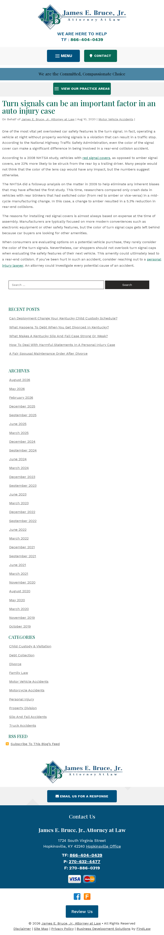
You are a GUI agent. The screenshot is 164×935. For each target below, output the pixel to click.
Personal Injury (21, 699)
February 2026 (21, 397)
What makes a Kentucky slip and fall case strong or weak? (58, 336)
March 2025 (19, 433)
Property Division (23, 708)
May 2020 (17, 600)
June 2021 (17, 565)
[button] (63, 55)
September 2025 (23, 415)
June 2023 (17, 494)
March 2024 (19, 468)
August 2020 (19, 591)
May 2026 (17, 389)
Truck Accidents (22, 725)
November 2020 (22, 582)
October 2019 (20, 626)
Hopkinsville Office (103, 846)
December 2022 (22, 512)
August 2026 (19, 380)
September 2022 (23, 521)
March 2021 (18, 574)
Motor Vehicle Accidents (115, 119)
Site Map (41, 929)
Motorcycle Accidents (26, 690)
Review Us (82, 911)
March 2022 (19, 538)
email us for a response (84, 796)
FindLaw (143, 929)
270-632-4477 (84, 861)
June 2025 (17, 424)
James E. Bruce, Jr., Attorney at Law (48, 119)
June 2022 (17, 530)
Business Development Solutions (103, 929)
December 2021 (22, 547)
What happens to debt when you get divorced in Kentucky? (59, 327)
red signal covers (96, 158)
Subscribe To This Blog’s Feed (35, 744)
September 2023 (23, 486)
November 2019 (22, 618)
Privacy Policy (62, 929)
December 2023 (22, 477)
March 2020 (19, 609)
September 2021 (22, 556)
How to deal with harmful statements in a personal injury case (62, 345)
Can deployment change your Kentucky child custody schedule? (63, 318)
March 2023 (19, 503)
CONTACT (102, 56)
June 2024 (18, 459)
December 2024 (22, 442)
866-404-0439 (86, 39)
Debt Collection (21, 655)
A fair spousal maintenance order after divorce (48, 353)
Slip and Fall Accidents (28, 717)
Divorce (15, 664)
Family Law (18, 673)
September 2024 (23, 450)
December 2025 (22, 406)
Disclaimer (22, 929)
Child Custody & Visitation (30, 646)
